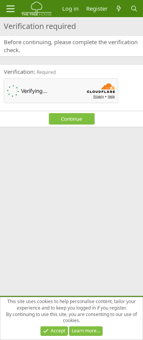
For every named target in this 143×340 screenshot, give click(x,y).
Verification (19, 71)
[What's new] (118, 9)
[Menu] (10, 8)
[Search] (134, 9)
